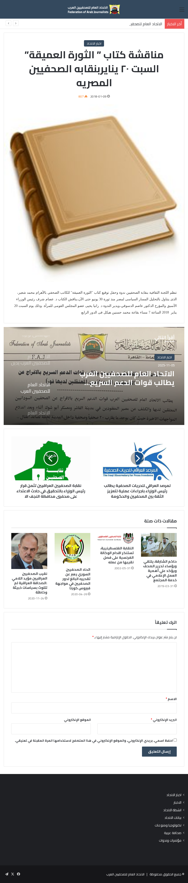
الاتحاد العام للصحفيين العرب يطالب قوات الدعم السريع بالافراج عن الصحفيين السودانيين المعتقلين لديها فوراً (127, 378)
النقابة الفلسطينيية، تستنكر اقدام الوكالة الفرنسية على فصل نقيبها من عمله (117, 555)
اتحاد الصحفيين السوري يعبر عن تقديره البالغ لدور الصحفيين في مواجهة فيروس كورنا (72, 578)
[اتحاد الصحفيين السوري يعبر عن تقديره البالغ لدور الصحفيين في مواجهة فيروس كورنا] (73, 549)
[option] (94, 376)
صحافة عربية (172, 832)
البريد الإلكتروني (164, 720)
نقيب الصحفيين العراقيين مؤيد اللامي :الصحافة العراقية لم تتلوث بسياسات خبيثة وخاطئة (29, 582)
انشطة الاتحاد (172, 810)
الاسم (171, 699)
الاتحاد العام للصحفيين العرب (125, 874)
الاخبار (177, 802)
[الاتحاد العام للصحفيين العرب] (94, 9)
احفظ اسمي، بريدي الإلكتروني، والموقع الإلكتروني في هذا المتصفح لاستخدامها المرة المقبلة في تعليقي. (94, 740)
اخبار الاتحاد (94, 43)
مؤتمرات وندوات (170, 840)
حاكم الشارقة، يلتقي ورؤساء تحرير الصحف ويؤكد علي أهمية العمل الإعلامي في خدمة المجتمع (160, 570)
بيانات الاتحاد (172, 817)
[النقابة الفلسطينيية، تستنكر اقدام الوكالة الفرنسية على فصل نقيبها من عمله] (116, 538)
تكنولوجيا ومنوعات (168, 825)
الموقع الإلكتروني (77, 720)
